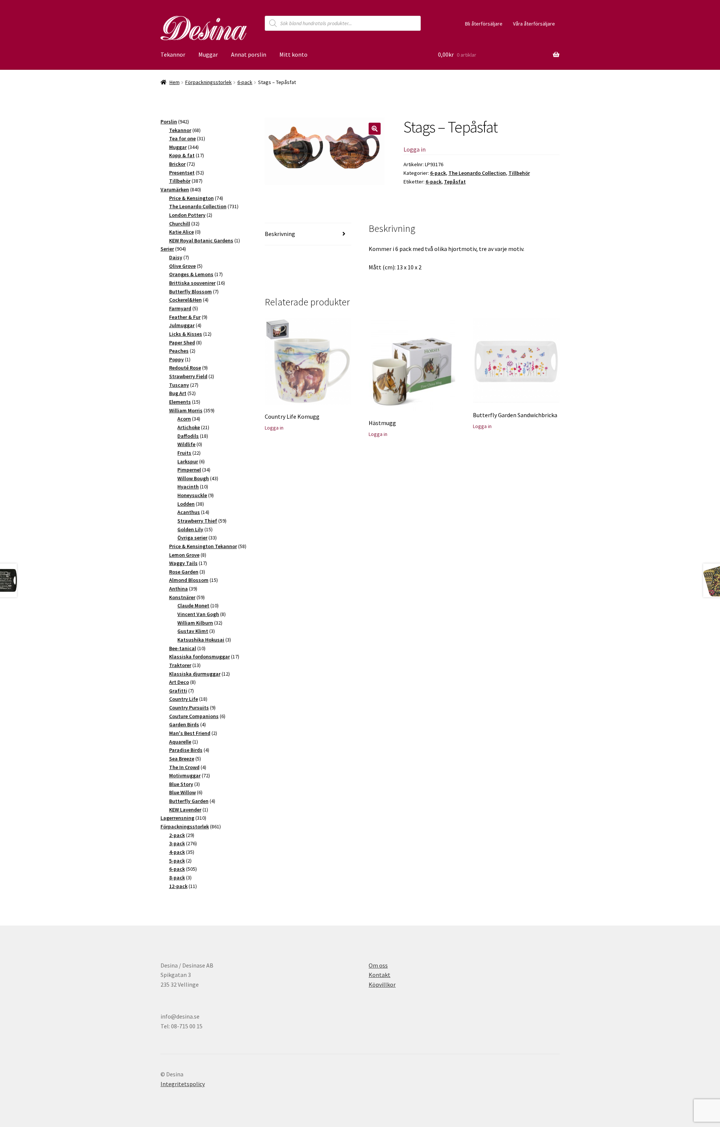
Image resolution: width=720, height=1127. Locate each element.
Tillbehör (519, 173)
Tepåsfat (455, 181)
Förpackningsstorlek (208, 82)
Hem (175, 82)
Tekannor (172, 54)
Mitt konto (293, 54)
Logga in (415, 149)
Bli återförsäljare (483, 23)
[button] (375, 129)
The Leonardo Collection (477, 173)
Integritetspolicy (182, 1084)
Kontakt (379, 974)
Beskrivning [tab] (280, 233)
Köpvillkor (382, 984)
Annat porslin (248, 54)
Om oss (378, 965)
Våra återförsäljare (534, 23)
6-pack (244, 82)
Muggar (208, 54)
